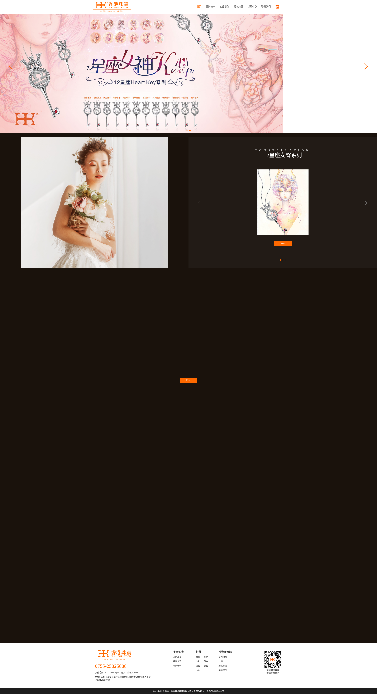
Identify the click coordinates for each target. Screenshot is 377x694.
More (283, 248)
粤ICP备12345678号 (215, 691)
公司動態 (223, 657)
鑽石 (198, 666)
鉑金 (206, 657)
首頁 (199, 6)
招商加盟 (238, 6)
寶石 (206, 666)
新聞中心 (252, 6)
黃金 (206, 661)
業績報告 (223, 670)
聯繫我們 (266, 6)
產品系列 (224, 6)
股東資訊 (223, 666)
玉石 (198, 670)
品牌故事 (210, 6)
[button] (187, 130)
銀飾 (198, 657)
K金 (197, 661)
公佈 (221, 661)
